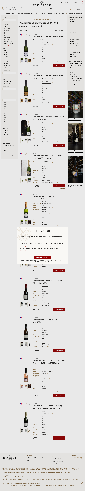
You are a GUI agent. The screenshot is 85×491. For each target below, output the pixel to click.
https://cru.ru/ (25, 246)
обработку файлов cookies (26, 250)
